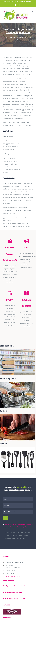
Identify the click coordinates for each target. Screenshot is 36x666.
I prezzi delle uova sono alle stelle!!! (12, 592)
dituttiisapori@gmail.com (13, 576)
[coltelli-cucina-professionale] (17, 415)
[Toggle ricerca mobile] (32, 13)
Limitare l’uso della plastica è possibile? (14, 598)
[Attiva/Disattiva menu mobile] (32, 12)
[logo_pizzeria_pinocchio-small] (12, 609)
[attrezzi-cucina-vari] (17, 447)
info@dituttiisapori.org (27, 1)
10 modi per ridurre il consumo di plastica (14, 586)
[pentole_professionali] (17, 382)
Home (6, 37)
